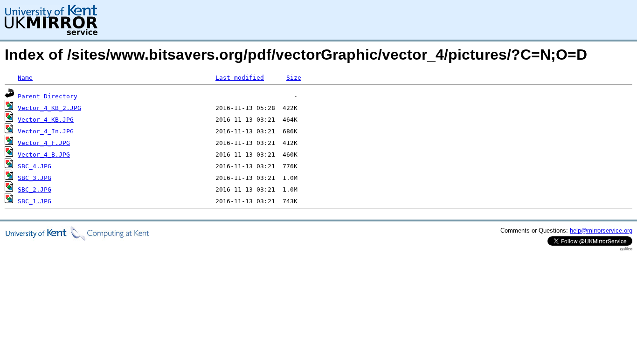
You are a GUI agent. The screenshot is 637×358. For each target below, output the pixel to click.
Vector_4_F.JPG (44, 142)
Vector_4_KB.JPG (46, 119)
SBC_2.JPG (34, 189)
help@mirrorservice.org (601, 230)
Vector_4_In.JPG (46, 131)
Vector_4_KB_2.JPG (49, 107)
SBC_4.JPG (34, 166)
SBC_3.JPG (34, 177)
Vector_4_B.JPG (44, 154)
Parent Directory (47, 96)
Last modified (239, 77)
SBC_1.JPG (34, 201)
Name (25, 77)
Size (293, 77)
